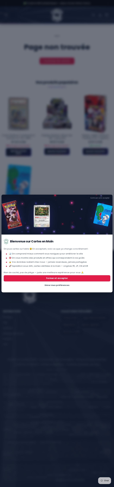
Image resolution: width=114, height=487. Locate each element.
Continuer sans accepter (100, 198)
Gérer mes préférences (57, 285)
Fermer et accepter (57, 278)
